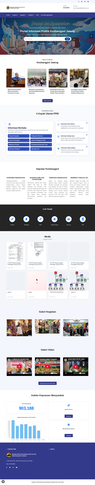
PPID (37, 15)
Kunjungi (68, 416)
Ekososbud (42, 43)
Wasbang (59, 43)
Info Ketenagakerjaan (47, 15)
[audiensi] (75, 327)
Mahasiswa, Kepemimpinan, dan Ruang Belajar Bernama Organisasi (36, 91)
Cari (67, 39)
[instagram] (78, 1)
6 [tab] (52, 52)
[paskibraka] (47, 326)
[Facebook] (6, 467)
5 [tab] (49, 52)
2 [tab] (43, 52)
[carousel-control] (4, 36)
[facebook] (81, 1)
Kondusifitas (51, 43)
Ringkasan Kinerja (14, 144)
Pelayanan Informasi (37, 136)
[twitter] (85, 1)
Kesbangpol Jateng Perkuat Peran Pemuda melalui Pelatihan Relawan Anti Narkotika (79, 91)
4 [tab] (47, 52)
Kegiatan (22, 15)
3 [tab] (45, 52)
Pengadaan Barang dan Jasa (39, 144)
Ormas (34, 43)
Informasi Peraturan (14, 149)
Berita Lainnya (47, 100)
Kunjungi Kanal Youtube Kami (47, 383)
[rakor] (19, 327)
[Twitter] (9, 467)
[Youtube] (16, 467)
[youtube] (88, 1)
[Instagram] (13, 467)
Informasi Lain (35, 149)
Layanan (14, 15)
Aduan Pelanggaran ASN (38, 140)
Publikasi (30, 15)
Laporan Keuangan (14, 140)
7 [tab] (54, 52)
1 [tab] (41, 52)
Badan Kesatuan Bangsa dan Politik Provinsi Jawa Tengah (51, 482)
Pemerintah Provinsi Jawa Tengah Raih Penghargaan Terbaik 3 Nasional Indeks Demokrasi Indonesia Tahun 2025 (57, 91)
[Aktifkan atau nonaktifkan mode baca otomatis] (3, 481)
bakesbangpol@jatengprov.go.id (81, 8)
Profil (8, 15)
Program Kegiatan (14, 136)
